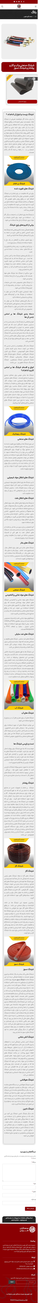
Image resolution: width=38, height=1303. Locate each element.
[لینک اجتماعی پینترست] (19, 1)
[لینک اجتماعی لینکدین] (17, 1)
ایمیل (34, 1192)
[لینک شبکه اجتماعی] (21, 1)
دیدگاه (34, 1162)
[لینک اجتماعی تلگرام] (14, 1)
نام (34, 1184)
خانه (36, 17)
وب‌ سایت (33, 1199)
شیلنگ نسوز (21, 980)
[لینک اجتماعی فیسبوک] (24, 1)
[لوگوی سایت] (19, 6)
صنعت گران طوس (28, 17)
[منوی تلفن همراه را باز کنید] (36, 6)
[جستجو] (2, 6)
